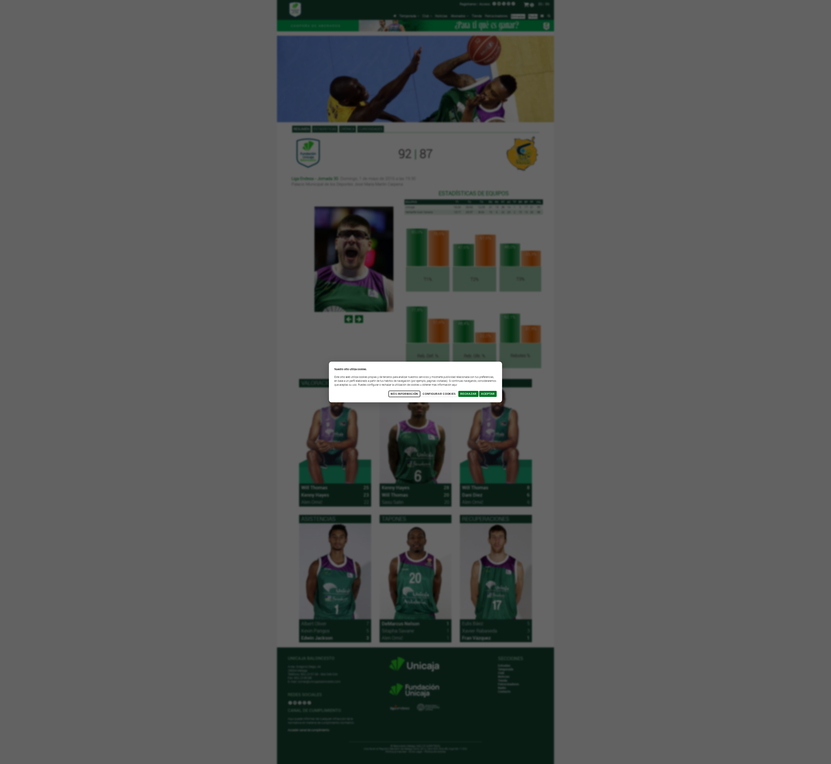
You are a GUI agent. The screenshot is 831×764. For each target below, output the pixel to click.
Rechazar (468, 393)
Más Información (404, 393)
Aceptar (488, 393)
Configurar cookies (439, 393)
